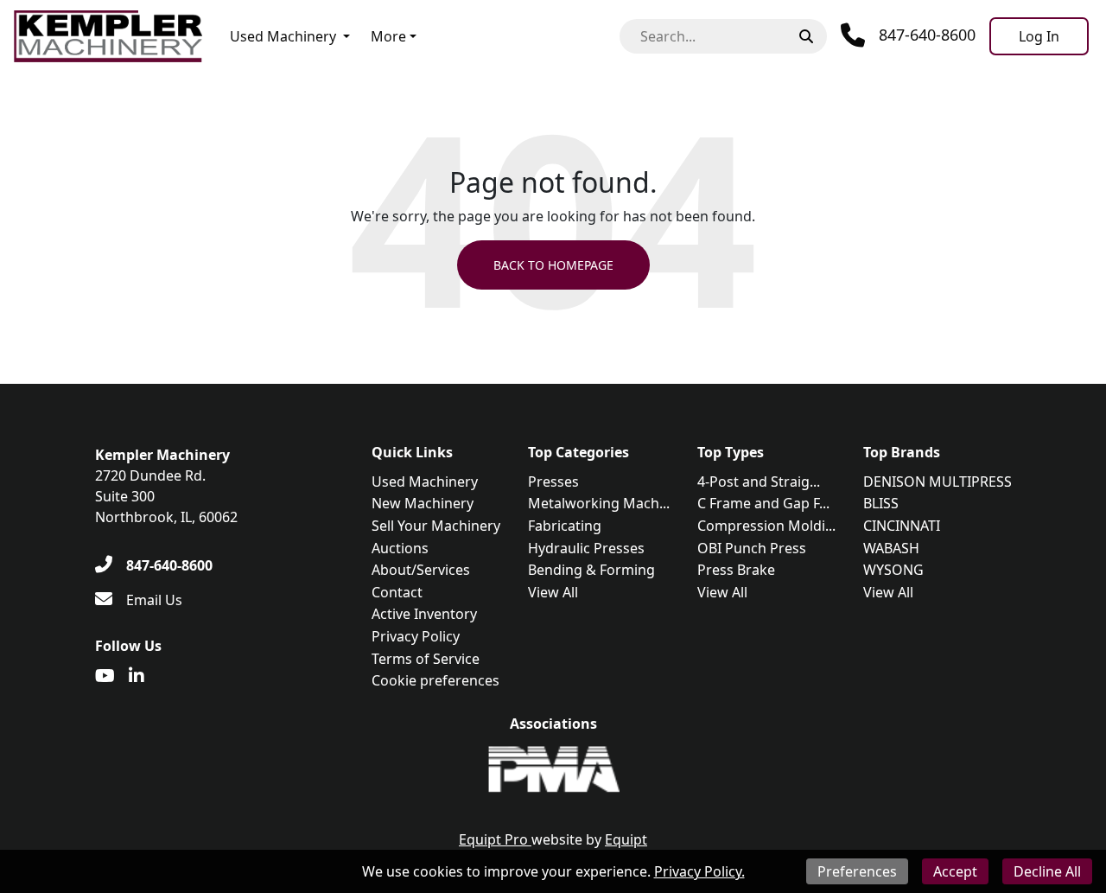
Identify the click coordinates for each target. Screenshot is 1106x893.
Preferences (857, 871)
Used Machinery (283, 36)
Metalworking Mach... (599, 503)
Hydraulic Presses (586, 548)
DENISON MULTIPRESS (937, 481)
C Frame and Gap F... (763, 503)
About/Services (421, 569)
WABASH (891, 548)
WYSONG (893, 569)
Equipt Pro (495, 839)
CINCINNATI (901, 525)
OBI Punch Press (751, 548)
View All (553, 592)
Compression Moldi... (766, 525)
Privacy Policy (416, 636)
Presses (553, 481)
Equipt (626, 839)
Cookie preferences (435, 680)
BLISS (881, 503)
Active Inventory (424, 613)
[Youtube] (105, 676)
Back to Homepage (553, 265)
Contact (397, 592)
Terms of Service (426, 658)
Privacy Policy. (699, 871)
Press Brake (736, 569)
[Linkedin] (136, 676)
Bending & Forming (591, 569)
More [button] (388, 36)
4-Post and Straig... (758, 481)
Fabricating (564, 525)
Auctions (400, 548)
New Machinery (423, 503)
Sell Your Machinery (436, 525)
